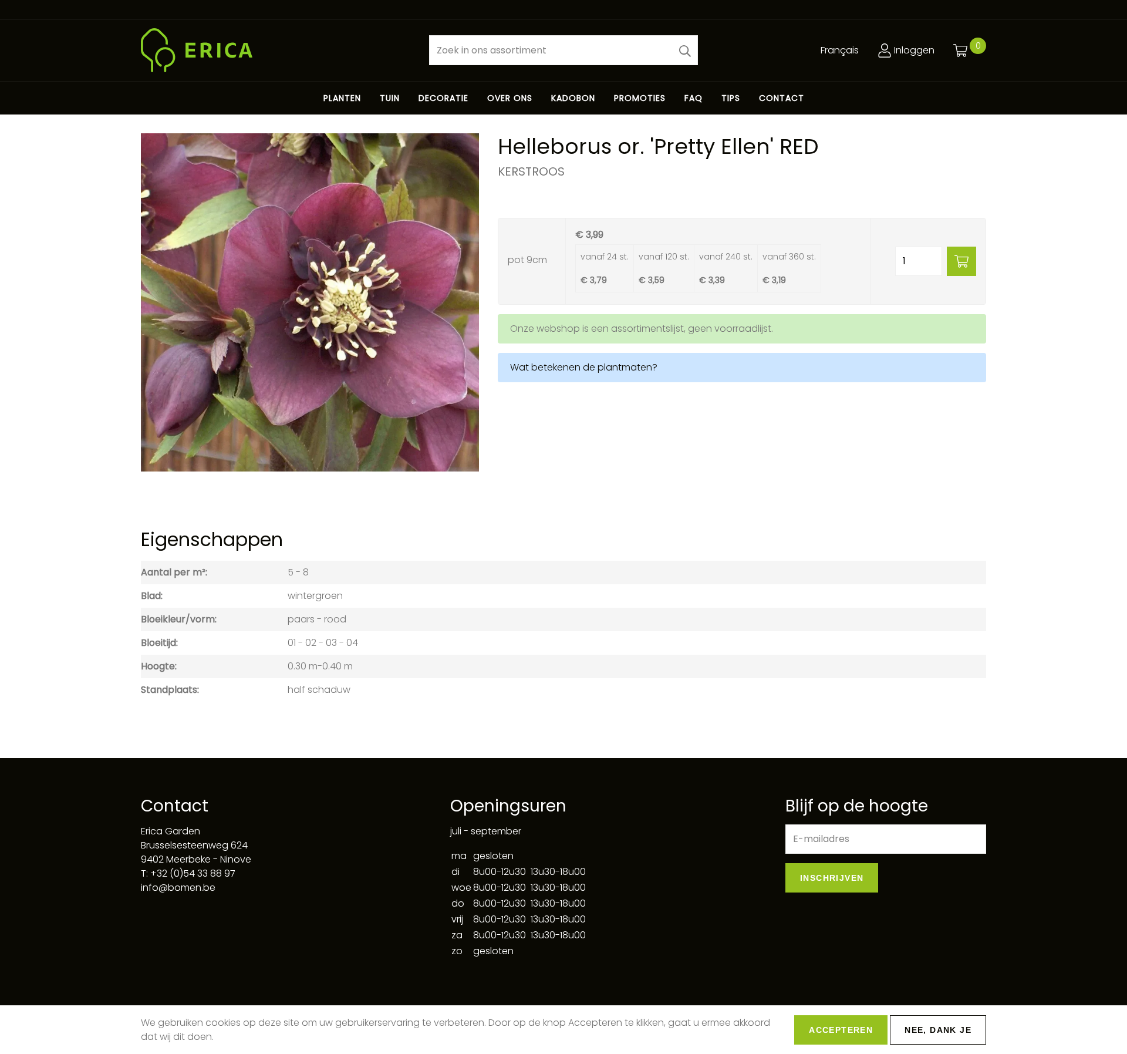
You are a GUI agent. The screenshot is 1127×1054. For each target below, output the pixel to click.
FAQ (693, 98)
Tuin (390, 98)
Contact (781, 98)
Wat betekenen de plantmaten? (583, 367)
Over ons (509, 98)
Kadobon (573, 98)
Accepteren (841, 1030)
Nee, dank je (938, 1030)
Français (840, 50)
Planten (342, 98)
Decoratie (443, 98)
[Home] (275, 50)
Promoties (640, 98)
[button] (685, 50)
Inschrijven (831, 878)
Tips (730, 98)
